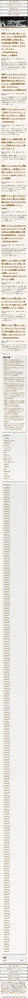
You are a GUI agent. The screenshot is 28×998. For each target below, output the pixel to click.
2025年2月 (7, 532)
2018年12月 (7, 712)
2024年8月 (7, 549)
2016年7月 (7, 781)
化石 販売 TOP (14, 2)
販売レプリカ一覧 (14, 11)
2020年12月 (7, 655)
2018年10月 (7, 717)
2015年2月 (7, 821)
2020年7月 (7, 667)
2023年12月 (7, 568)
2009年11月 (7, 925)
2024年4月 (7, 558)
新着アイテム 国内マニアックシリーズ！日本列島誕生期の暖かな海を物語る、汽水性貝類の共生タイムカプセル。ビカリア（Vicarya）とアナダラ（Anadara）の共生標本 (14, 387)
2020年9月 (7, 662)
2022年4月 (7, 617)
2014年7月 (7, 837)
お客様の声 (7, 443)
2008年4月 (7, 948)
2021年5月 (7, 643)
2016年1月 (7, 795)
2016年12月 (7, 769)
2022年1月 (7, 624)
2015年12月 (7, 797)
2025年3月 (7, 530)
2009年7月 (7, 932)
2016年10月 (7, 773)
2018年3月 (7, 733)
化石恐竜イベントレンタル (14, 5)
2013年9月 (7, 861)
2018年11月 (7, 714)
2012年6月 (7, 896)
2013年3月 (7, 875)
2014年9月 (7, 833)
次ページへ (6, 29)
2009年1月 (7, 937)
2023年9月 (7, 575)
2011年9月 (6, 918)
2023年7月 (7, 580)
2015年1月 (7, 823)
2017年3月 (7, 762)
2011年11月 (7, 913)
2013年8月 (7, 863)
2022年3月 (7, 620)
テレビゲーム (7, 447)
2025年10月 (7, 513)
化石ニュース (7, 457)
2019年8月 (7, 693)
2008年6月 (7, 944)
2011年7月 (6, 922)
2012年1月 (7, 908)
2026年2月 (7, 502)
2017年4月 (7, 759)
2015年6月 (7, 811)
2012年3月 (7, 904)
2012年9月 (7, 889)
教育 (5, 469)
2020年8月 (7, 665)
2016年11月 (7, 771)
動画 (5, 452)
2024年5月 (7, 556)
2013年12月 (7, 854)
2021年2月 (7, 650)
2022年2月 (7, 622)
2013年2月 (7, 878)
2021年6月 (7, 641)
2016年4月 (7, 788)
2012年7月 (7, 894)
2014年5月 (7, 842)
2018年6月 (7, 726)
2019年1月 (7, 710)
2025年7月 (7, 520)
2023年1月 (7, 594)
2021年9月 (7, 634)
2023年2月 (7, 591)
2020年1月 (7, 681)
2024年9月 (7, 544)
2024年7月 (7, 551)
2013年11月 (7, 856)
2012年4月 (7, 901)
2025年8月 (7, 518)
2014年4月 (7, 844)
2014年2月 (7, 849)
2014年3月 (7, 847)
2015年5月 (7, 814)
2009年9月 (7, 927)
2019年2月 (7, 707)
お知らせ (6, 445)
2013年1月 (7, 880)
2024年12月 (7, 537)
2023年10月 (7, 572)
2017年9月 (7, 747)
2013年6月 (7, 868)
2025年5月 (7, 525)
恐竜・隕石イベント (9, 462)
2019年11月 (7, 686)
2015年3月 (7, 818)
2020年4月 (7, 674)
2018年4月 (7, 731)
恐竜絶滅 (6, 466)
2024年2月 (7, 563)
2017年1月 (7, 766)
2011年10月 (7, 915)
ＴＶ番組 (6, 438)
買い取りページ (15, 992)
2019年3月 (7, 705)
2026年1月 (7, 504)
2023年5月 (7, 584)
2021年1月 (7, 653)
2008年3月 (7, 951)
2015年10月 (7, 802)
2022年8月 (7, 608)
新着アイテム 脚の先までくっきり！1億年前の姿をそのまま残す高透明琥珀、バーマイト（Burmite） (14, 373)
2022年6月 (7, 613)
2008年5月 (7, 946)
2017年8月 (7, 750)
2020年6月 (7, 669)
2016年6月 (7, 783)
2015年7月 (7, 809)
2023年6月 (7, 582)
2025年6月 (7, 523)
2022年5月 (7, 615)
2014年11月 (7, 828)
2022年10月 (7, 601)
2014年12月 (7, 825)
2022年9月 (7, 606)
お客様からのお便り (9, 440)
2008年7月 (7, 941)
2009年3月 (7, 934)
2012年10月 (7, 887)
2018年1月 (7, 738)
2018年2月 (7, 736)
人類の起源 (7, 450)
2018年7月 (7, 724)
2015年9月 (7, 804)
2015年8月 (7, 807)
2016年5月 (7, 785)
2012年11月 (7, 885)
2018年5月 (7, 729)
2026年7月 (7, 490)
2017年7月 (7, 752)
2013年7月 (7, 866)
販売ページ (7, 989)
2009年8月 (7, 930)
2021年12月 (7, 627)
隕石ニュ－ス (7, 478)
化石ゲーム (7, 454)
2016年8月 (7, 778)
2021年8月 (7, 636)
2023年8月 (7, 577)
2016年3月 (7, 790)
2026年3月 (7, 499)
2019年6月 (7, 698)
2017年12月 (7, 740)
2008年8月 (7, 939)
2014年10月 (7, 830)
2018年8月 (7, 721)
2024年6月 (7, 554)
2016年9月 (7, 776)
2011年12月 (7, 911)
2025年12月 (7, 509)
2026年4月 (7, 497)
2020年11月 (7, 658)
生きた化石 (7, 476)
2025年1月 (7, 535)
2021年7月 (7, 639)
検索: (4, 960)
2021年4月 (7, 646)
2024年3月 (7, 561)
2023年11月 (7, 570)
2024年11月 (7, 539)
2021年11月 (7, 629)
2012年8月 (7, 892)
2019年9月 (7, 691)
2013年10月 (7, 859)
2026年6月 (7, 492)
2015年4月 (7, 816)
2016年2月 (7, 792)
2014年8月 (7, 835)
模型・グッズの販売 (14, 14)
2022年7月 (7, 610)
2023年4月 (7, 587)
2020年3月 (7, 677)
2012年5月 (7, 899)
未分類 (5, 473)
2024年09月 (7, 546)
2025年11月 (7, 511)
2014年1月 (7, 851)
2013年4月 (7, 873)
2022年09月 (7, 603)
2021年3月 (7, 648)
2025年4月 (7, 528)
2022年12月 (7, 596)
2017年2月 (7, 764)
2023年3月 (7, 589)
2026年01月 (7, 506)
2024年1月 (7, 565)
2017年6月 (7, 755)
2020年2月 (7, 679)
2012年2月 (7, 906)
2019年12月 (7, 684)
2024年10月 (7, 542)
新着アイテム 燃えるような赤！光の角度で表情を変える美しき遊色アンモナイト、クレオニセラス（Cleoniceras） (14, 379)
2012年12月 (7, 882)
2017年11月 (7, 743)
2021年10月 (7, 632)
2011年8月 (6, 920)
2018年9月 (7, 719)
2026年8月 (7, 487)
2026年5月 (7, 494)
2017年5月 (7, 757)
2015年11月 (7, 799)
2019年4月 (7, 703)
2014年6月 (7, 840)
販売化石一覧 (13, 8)
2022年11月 (7, 598)
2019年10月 (7, 688)
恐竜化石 (6, 464)
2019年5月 (7, 700)
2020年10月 (7, 660)
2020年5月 (7, 672)
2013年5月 (7, 870)
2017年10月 (7, 745)
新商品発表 (18, 58)
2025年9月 (7, 516)
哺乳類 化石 (7, 459)
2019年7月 (7, 695)
